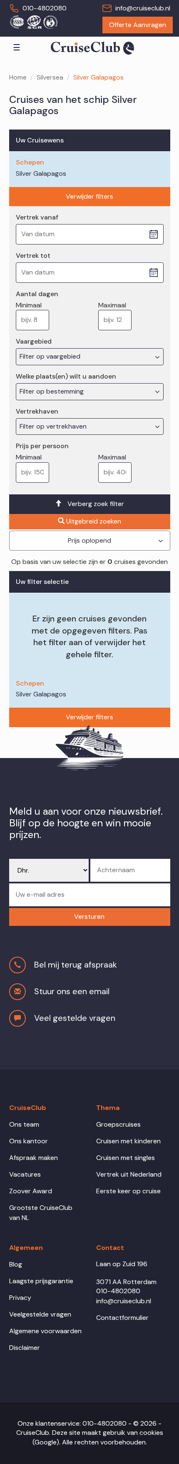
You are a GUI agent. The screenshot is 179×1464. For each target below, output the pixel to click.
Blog (15, 1264)
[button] (89, 917)
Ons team (24, 1124)
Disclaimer (24, 1347)
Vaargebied (34, 341)
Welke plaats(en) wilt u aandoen (66, 376)
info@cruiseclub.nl (142, 8)
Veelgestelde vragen (40, 1314)
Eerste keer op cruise (128, 1191)
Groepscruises (118, 1124)
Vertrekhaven (37, 411)
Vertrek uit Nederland (129, 1174)
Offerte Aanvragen (137, 24)
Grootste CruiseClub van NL (40, 1212)
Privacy (20, 1297)
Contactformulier (122, 1317)
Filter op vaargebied (51, 356)
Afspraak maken (33, 1157)
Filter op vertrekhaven (54, 426)
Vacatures (25, 1174)
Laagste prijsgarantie (41, 1281)
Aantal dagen (37, 293)
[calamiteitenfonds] (50, 21)
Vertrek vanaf (37, 217)
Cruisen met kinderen (128, 1141)
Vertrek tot (33, 255)
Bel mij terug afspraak (75, 965)
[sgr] (33, 21)
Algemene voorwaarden (45, 1331)
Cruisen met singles (125, 1157)
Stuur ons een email (71, 991)
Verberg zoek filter (95, 503)
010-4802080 (44, 8)
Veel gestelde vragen (74, 1018)
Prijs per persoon (42, 445)
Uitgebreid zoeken (93, 521)
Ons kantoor (28, 1141)
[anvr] (16, 21)
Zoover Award (30, 1191)
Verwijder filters (89, 196)
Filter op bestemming (52, 391)
